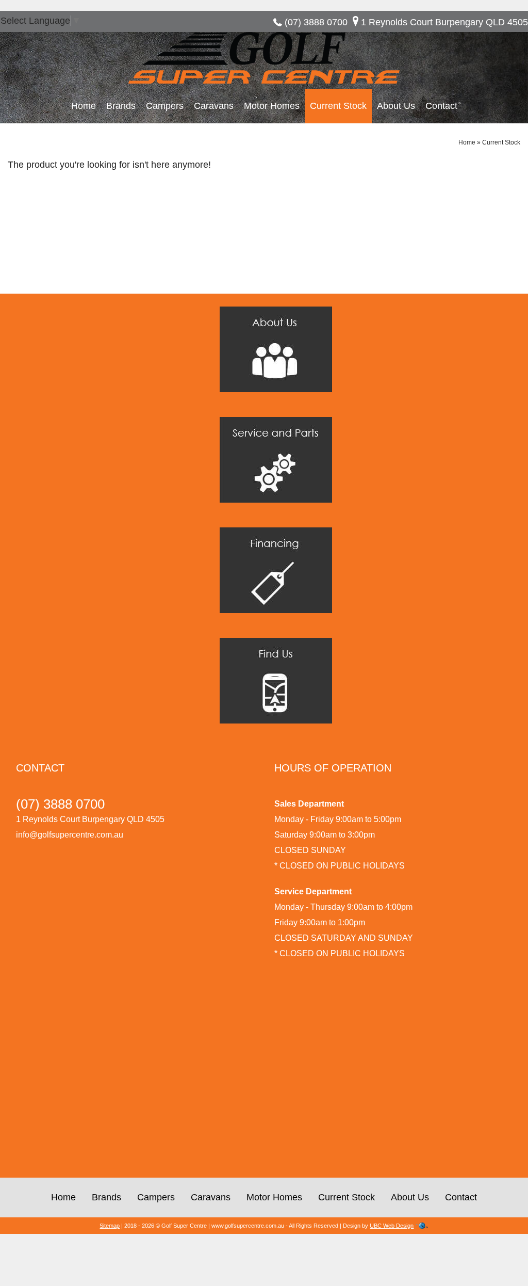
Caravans (214, 106)
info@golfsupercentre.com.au (69, 834)
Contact (441, 106)
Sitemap (110, 1226)
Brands (121, 106)
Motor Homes (272, 106)
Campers (165, 106)
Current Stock (338, 106)
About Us (396, 106)
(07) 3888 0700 (316, 22)
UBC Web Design (392, 1226)
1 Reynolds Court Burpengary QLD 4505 (444, 22)
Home (83, 106)
